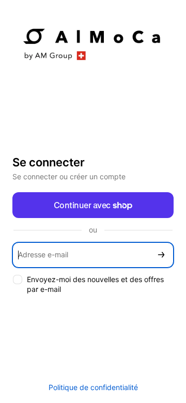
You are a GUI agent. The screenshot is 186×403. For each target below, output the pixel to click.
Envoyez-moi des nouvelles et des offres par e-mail (95, 284)
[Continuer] (161, 255)
